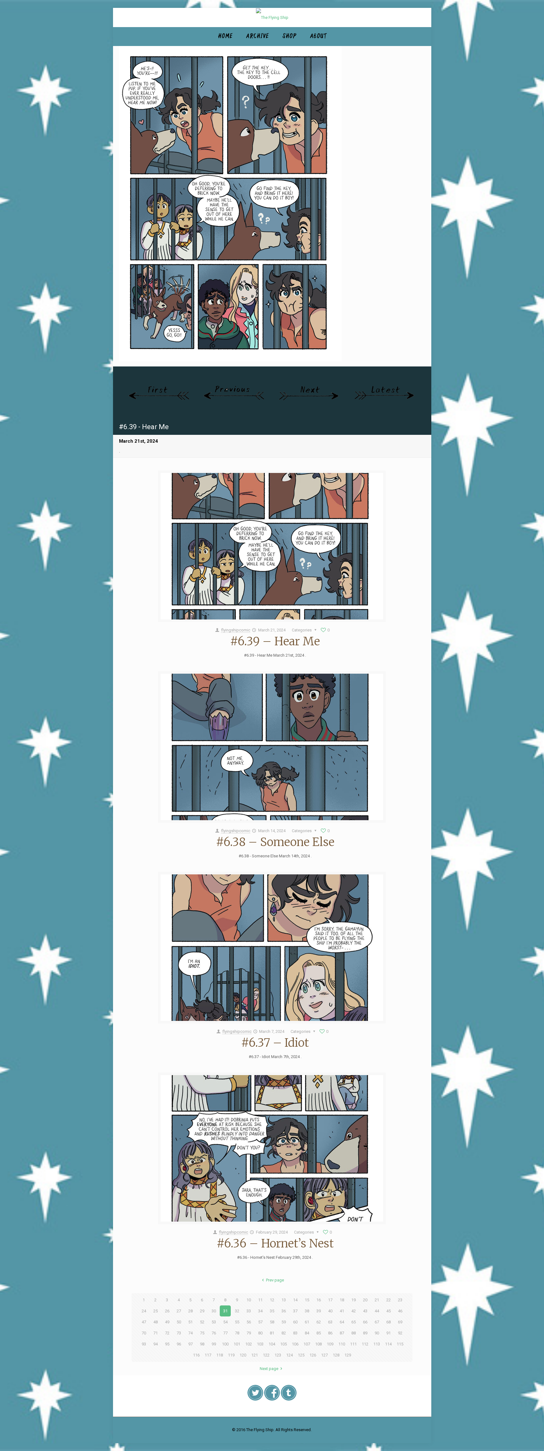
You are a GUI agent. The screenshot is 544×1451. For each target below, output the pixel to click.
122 (266, 1355)
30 (214, 1311)
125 (301, 1355)
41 (342, 1311)
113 (376, 1344)
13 (283, 1300)
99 (214, 1344)
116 (196, 1355)
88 (353, 1333)
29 (202, 1311)
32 (237, 1311)
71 (155, 1333)
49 (167, 1322)
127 (324, 1355)
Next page (269, 1368)
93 (144, 1344)
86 (330, 1333)
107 (306, 1344)
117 (208, 1355)
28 (190, 1311)
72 (167, 1333)
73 (179, 1333)
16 (318, 1300)
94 (155, 1344)
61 (307, 1322)
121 (254, 1355)
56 (248, 1322)
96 (179, 1344)
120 (243, 1355)
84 (307, 1333)
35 (272, 1311)
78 (237, 1333)
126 (312, 1355)
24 (144, 1311)
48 (155, 1322)
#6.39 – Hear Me (275, 641)
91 (388, 1333)
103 (260, 1344)
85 (318, 1333)
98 (202, 1344)
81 (272, 1333)
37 (295, 1311)
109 (330, 1344)
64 (342, 1322)
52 (202, 1322)
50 (179, 1322)
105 (283, 1344)
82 (283, 1333)
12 (272, 1300)
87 (342, 1333)
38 (307, 1311)
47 (144, 1322)
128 (336, 1355)
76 (214, 1333)
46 (400, 1311)
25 (155, 1311)
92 (400, 1333)
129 (347, 1355)
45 (388, 1311)
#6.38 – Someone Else (275, 842)
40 (330, 1311)
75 (202, 1333)
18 (342, 1300)
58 (272, 1322)
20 (365, 1300)
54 (225, 1322)
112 (365, 1344)
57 (260, 1322)
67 (377, 1322)
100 (225, 1344)
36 (283, 1311)
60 (295, 1322)
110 (341, 1344)
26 (167, 1311)
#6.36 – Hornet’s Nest (275, 1243)
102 (248, 1344)
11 (260, 1300)
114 (388, 1344)
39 (318, 1311)
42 (353, 1311)
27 (179, 1311)
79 (248, 1333)
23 (400, 1300)
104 (272, 1344)
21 (377, 1300)
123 (278, 1355)
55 (237, 1322)
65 (353, 1322)
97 (190, 1344)
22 (388, 1300)
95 (167, 1344)
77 (225, 1333)
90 (377, 1333)
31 (225, 1311)
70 (144, 1333)
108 (318, 1344)
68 (388, 1322)
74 (190, 1333)
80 (260, 1333)
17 (330, 1300)
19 (353, 1300)
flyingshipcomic (235, 630)
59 (283, 1322)
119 (231, 1355)
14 (295, 1300)
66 (365, 1322)
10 (248, 1300)
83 (295, 1333)
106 (295, 1344)
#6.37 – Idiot (275, 1043)
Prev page (275, 1280)
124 (289, 1355)
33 (248, 1311)
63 (330, 1322)
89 (365, 1333)
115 (400, 1344)
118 (219, 1355)
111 (353, 1344)
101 (237, 1344)
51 (190, 1322)
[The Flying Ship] (272, 17)
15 (307, 1300)
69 (400, 1322)
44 (377, 1311)
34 (260, 1311)
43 (365, 1311)
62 (318, 1322)
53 (214, 1322)
